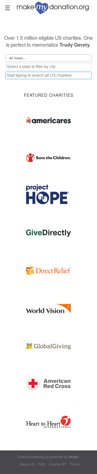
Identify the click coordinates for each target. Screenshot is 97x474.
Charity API (57, 464)
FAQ (41, 464)
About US (27, 464)
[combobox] (48, 75)
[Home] (56, 7)
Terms (75, 464)
